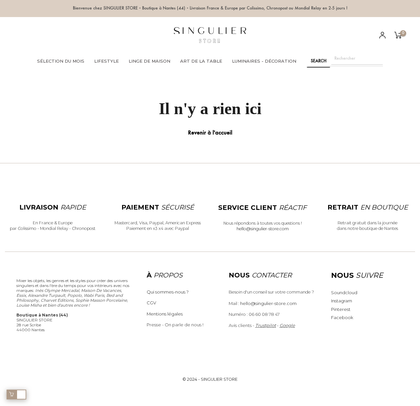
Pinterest (340, 309)
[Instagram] (66, 36)
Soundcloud (344, 292)
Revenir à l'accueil (210, 133)
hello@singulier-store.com (263, 228)
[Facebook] (45, 36)
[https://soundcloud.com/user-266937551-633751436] (77, 36)
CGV (151, 302)
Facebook (342, 317)
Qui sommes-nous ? (168, 291)
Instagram (341, 300)
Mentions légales (165, 313)
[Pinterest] (56, 36)
